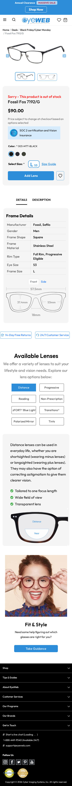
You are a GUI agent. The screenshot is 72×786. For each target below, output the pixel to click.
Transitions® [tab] (51, 410)
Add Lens (31, 176)
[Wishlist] (59, 20)
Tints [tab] (52, 421)
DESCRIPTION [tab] (41, 199)
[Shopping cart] (65, 20)
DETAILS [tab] (21, 199)
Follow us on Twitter (18, 762)
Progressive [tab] (51, 387)
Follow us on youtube (31, 762)
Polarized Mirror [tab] (24, 421)
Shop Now (36, 9)
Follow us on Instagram (5, 762)
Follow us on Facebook (12, 762)
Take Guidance (36, 649)
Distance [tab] (23, 387)
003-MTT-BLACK (27, 146)
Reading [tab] (24, 398)
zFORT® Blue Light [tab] (24, 410)
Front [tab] (33, 281)
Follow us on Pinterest (25, 762)
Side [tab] (43, 281)
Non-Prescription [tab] (52, 398)
